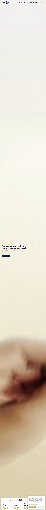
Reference (32, 2)
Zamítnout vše (40, 506)
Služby (20, 2)
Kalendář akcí (25, 2)
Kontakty (36, 2)
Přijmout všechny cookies (32, 507)
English (41, 2)
